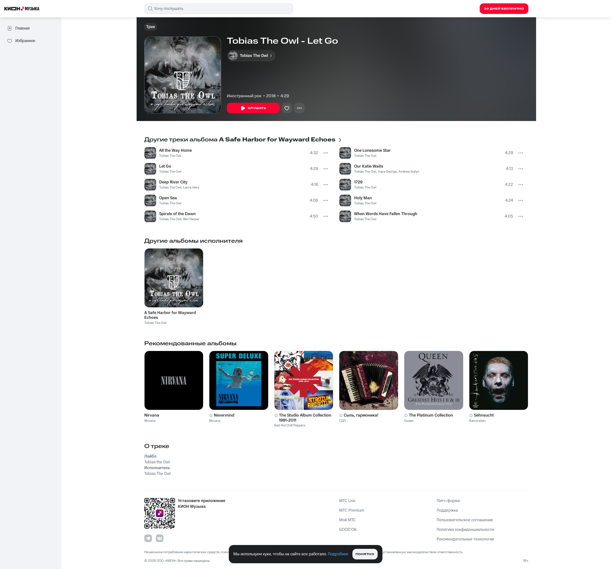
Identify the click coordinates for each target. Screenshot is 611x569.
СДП (342, 420)
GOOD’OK (348, 530)
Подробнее (338, 554)
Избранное (25, 41)
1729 (358, 182)
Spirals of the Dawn (177, 214)
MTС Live (347, 501)
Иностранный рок (244, 96)
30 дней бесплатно (504, 9)
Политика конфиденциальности (465, 530)
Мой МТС (347, 520)
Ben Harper (191, 219)
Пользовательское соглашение (465, 520)
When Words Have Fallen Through (385, 214)
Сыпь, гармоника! (361, 415)
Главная (22, 28)
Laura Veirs (191, 187)
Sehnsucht (484, 415)
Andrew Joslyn (409, 171)
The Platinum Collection (431, 415)
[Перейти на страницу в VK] (159, 538)
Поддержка (447, 510)
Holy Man (363, 198)
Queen (409, 420)
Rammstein (477, 420)
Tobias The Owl (170, 155)
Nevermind (224, 415)
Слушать (257, 108)
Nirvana (151, 415)
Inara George (387, 171)
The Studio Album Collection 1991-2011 (305, 418)
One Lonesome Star (372, 150)
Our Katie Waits (368, 166)
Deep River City (173, 182)
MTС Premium (351, 510)
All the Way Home (175, 150)
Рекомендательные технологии (465, 539)
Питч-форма (448, 501)
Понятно (365, 554)
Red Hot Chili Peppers (289, 425)
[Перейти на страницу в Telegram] (148, 538)
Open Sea (168, 198)
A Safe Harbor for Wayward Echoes (170, 315)
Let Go (165, 166)
